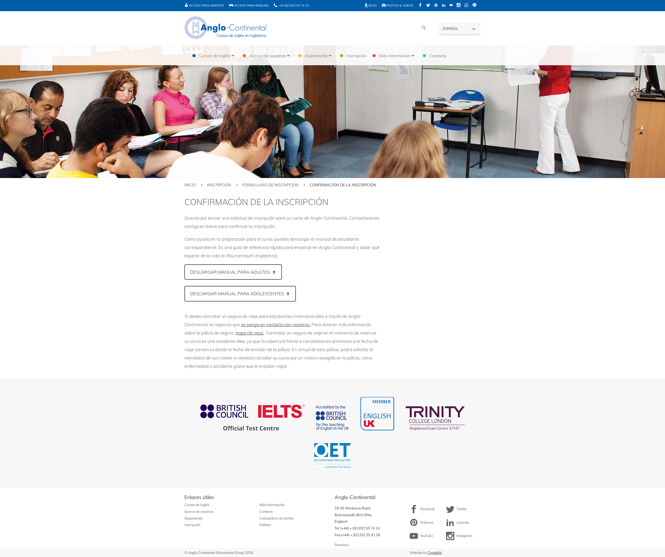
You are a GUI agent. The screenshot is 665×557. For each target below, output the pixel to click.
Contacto (266, 511)
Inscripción (219, 185)
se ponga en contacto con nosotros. (275, 324)
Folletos (265, 525)
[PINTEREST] (436, 5)
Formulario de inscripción (270, 185)
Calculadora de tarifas (277, 518)
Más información (272, 505)
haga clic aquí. (250, 333)
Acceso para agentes (206, 5)
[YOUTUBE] (451, 5)
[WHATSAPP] (466, 5)
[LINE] (474, 5)
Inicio (190, 185)
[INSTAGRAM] (458, 5)
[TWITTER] (428, 5)
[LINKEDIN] (443, 5)
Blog (372, 5)
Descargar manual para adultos (230, 272)
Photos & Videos (399, 5)
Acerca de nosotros (198, 511)
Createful (435, 553)
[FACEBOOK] (420, 5)
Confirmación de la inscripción (423, 218)
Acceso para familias (251, 5)
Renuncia (342, 545)
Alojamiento (193, 518)
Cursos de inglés (196, 505)
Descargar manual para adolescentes (237, 293)
